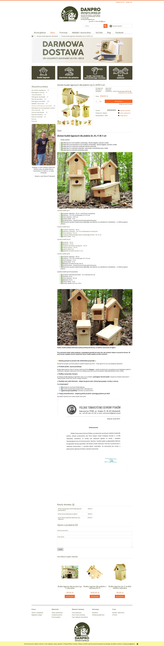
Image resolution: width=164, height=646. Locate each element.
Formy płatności (77, 613)
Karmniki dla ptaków (37, 99)
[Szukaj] (105, 26)
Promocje (34, 121)
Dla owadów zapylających (39, 90)
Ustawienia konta (57, 615)
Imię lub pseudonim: (62, 530)
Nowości (34, 119)
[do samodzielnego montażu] (95, 73)
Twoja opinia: (60, 537)
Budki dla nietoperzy (37, 114)
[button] (123, 110)
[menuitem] (40, 32)
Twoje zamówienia (57, 613)
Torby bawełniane (36, 94)
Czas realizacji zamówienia (80, 617)
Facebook (95, 613)
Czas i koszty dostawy (78, 615)
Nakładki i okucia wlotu (38, 103)
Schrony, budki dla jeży (38, 112)
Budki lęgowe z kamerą (38, 92)
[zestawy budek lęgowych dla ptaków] (120, 73)
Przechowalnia (56, 617)
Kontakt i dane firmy (118, 613)
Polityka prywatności (98, 615)
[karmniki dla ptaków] (69, 73)
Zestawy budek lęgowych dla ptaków (42, 106)
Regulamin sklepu (37, 615)
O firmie (114, 615)
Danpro (105, 113)
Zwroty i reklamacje (37, 613)
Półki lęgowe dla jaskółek (38, 97)
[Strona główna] (82, 13)
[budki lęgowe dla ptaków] (43, 73)
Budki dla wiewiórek (37, 117)
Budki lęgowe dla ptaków (38, 101)
